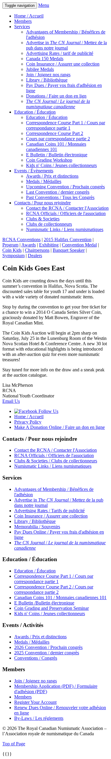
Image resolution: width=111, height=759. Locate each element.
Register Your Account (35, 702)
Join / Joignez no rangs (35, 680)
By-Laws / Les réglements (38, 718)
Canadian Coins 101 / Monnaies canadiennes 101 (56, 146)
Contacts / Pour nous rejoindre (42, 202)
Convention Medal (79, 244)
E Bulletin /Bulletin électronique (44, 602)
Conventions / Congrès (35, 658)
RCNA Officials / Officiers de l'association (66, 213)
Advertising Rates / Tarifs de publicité (49, 510)
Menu (43, 5)
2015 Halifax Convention (67, 239)
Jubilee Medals (40, 69)
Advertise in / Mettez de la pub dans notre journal (66, 45)
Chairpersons (37, 250)
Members (23, 21)
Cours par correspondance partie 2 (58, 138)
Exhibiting (49, 244)
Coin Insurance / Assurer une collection (62, 63)
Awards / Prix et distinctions (52, 176)
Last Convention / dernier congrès (57, 192)
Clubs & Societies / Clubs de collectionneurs (55, 460)
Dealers (35, 255)
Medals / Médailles (43, 181)
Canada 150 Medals (44, 58)
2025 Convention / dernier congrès (46, 652)
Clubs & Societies (42, 218)
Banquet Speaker (69, 250)
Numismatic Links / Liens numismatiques (64, 229)
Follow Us (47, 411)
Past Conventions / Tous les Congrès (60, 197)
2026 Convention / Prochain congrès (48, 647)
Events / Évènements (33, 170)
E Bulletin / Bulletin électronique (56, 154)
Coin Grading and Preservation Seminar (51, 608)
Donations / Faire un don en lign (56, 95)
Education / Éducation (35, 111)
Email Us (11, 401)
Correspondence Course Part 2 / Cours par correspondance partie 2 (53, 589)
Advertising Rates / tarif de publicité (59, 53)
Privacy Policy (27, 421)
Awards (28, 244)
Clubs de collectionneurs (49, 224)
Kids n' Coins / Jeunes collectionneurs (61, 165)
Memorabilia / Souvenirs (37, 526)
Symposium (13, 255)
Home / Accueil (29, 15)
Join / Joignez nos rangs (48, 74)
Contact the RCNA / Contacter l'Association (67, 208)
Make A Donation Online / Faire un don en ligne (59, 427)
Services (22, 26)
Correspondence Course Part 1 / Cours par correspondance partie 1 (65, 125)
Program (10, 244)
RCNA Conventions (21, 239)
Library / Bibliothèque (46, 79)
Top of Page (13, 743)
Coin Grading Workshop (49, 160)
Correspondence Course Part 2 (54, 133)
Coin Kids (12, 250)
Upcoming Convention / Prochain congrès (65, 186)
